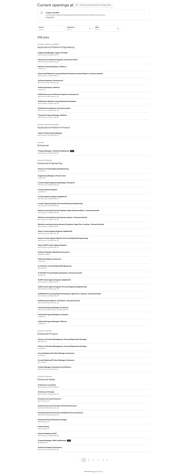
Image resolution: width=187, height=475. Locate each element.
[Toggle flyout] (90, 29)
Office (97, 27)
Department (71, 27)
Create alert (50, 17)
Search (41, 27)
